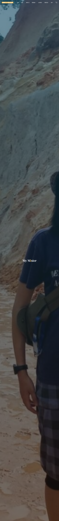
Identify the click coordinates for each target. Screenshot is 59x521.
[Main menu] (56, 2)
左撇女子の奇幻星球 (7, 2)
